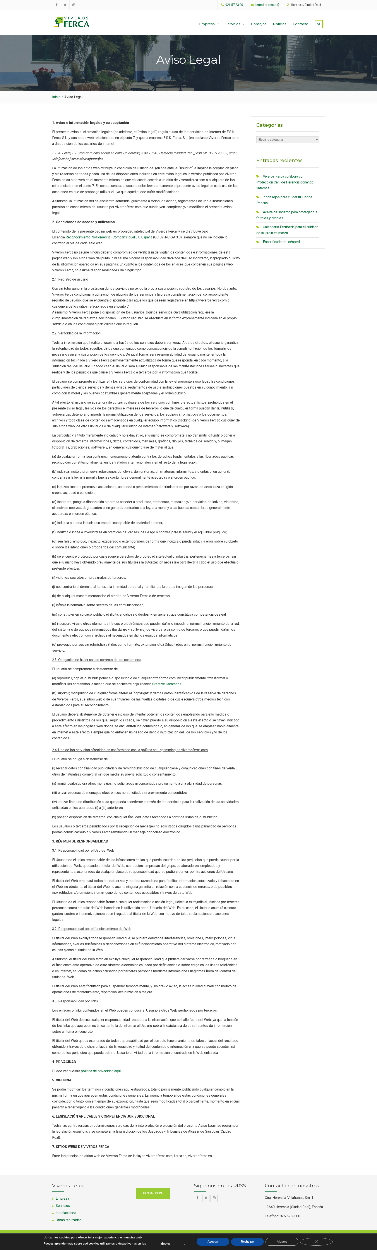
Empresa (207, 24)
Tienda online (153, 1193)
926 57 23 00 (234, 5)
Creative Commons (166, 684)
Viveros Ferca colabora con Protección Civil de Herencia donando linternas (285, 182)
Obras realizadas (69, 1220)
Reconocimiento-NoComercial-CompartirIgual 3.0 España (109, 237)
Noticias (279, 24)
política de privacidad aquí (101, 1071)
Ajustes (282, 1242)
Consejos (258, 24)
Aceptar (212, 1242)
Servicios (233, 24)
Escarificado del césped (281, 242)
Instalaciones (66, 1213)
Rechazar (247, 1242)
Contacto (300, 24)
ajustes (165, 1244)
